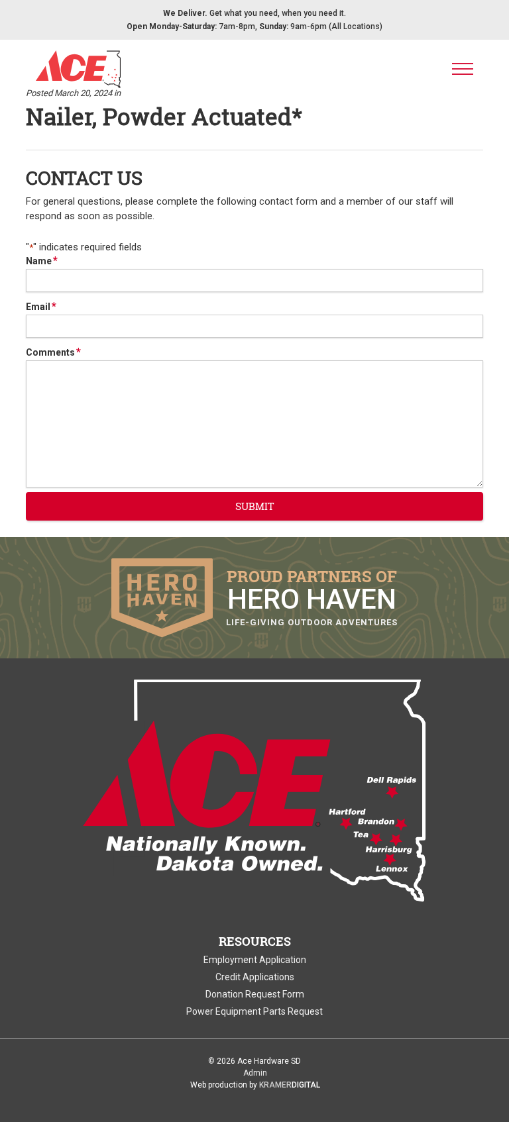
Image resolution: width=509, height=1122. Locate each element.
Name (42, 261)
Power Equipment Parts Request (254, 1011)
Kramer (289, 1085)
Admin (255, 1073)
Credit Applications (254, 977)
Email (41, 307)
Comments (53, 352)
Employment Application (254, 959)
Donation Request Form (254, 994)
